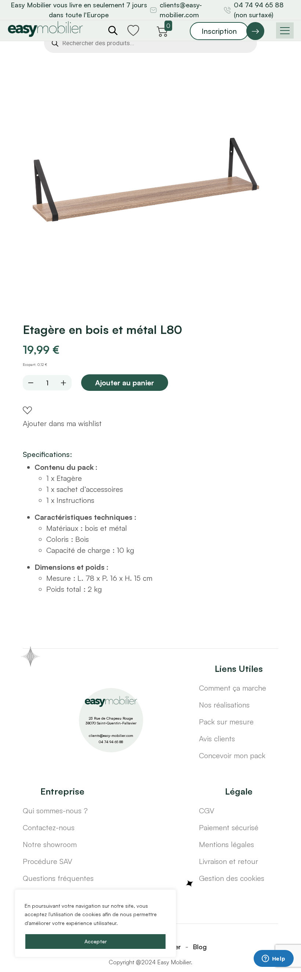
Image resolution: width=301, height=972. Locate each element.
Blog (200, 947)
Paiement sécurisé (228, 827)
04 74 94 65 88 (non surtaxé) (259, 10)
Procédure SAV (47, 861)
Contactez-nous (49, 827)
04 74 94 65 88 (111, 741)
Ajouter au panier (124, 382)
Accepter (95, 941)
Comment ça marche (232, 687)
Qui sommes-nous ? (55, 810)
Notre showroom (50, 844)
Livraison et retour (228, 861)
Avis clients (217, 738)
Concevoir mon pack (232, 755)
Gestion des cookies (231, 878)
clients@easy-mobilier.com (181, 10)
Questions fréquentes (58, 878)
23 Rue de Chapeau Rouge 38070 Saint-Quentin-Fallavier (111, 720)
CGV (206, 810)
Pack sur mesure (226, 721)
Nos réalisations (224, 704)
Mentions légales (226, 844)
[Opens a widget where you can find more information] (273, 959)
